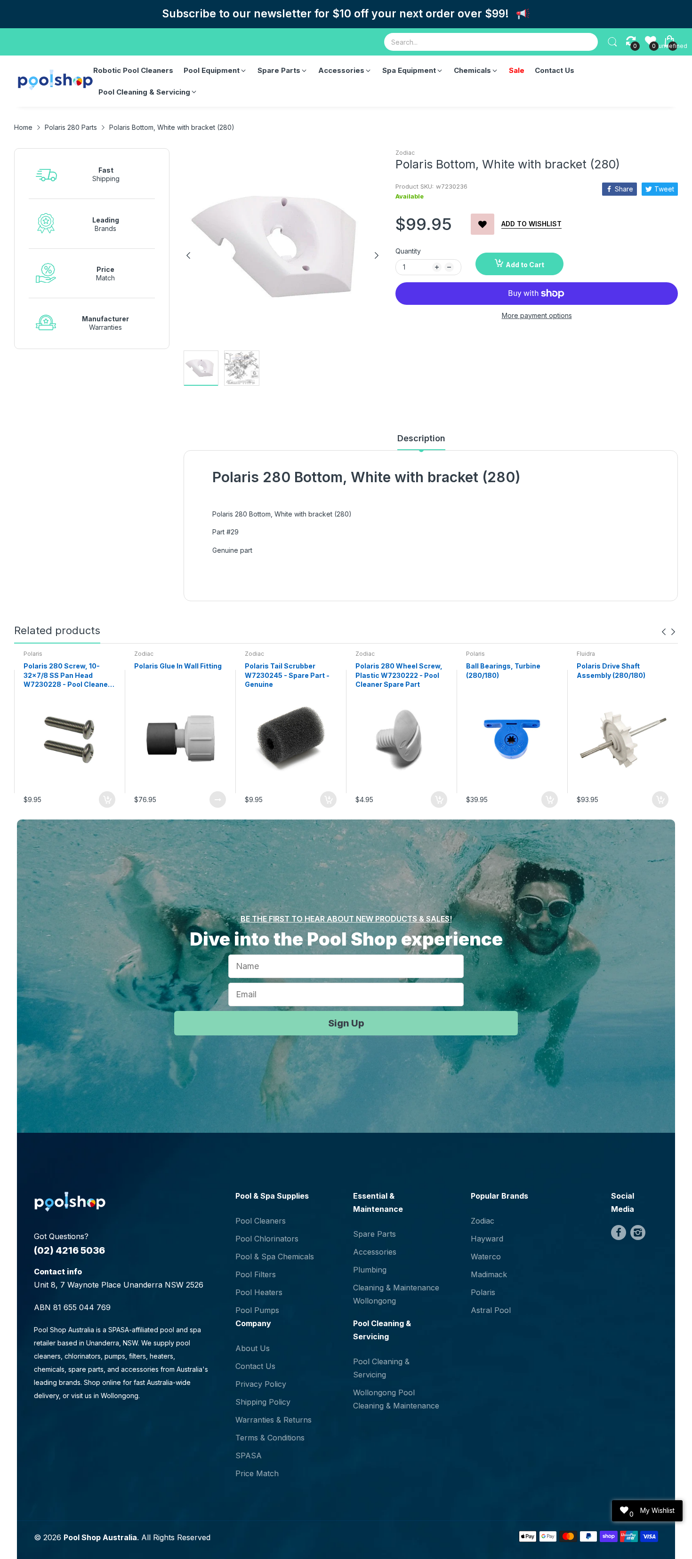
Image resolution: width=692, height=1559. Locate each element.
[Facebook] (618, 1232)
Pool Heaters (258, 1292)
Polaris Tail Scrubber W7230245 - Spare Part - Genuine (287, 675)
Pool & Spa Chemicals (274, 1256)
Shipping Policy (262, 1402)
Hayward (487, 1238)
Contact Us (255, 1366)
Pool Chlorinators (266, 1238)
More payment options (537, 315)
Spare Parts (374, 1234)
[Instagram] (637, 1232)
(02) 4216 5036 (69, 1250)
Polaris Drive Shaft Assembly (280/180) (611, 670)
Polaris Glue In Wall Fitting (178, 666)
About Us (252, 1348)
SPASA (248, 1455)
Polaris (33, 653)
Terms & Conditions (270, 1437)
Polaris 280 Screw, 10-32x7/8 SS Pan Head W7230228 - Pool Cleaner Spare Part (67, 675)
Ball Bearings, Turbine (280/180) (503, 670)
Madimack (489, 1274)
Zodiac (405, 152)
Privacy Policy (260, 1384)
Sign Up (346, 1023)
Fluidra (586, 653)
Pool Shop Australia (100, 1537)
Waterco (486, 1256)
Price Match (257, 1473)
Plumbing (369, 1269)
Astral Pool (491, 1310)
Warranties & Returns (273, 1419)
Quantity (408, 251)
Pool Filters (255, 1274)
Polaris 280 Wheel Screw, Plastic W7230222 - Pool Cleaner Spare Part (399, 675)
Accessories (374, 1252)
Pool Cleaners (260, 1220)
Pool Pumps (257, 1310)
